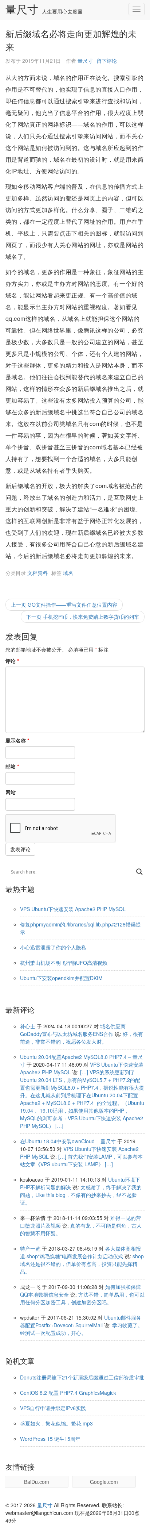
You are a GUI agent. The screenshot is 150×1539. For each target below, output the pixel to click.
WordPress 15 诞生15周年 (50, 1438)
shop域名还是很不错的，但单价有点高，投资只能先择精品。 (82, 1263)
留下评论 (106, 60)
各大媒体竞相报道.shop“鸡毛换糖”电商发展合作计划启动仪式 (80, 1252)
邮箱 (12, 766)
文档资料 (37, 572)
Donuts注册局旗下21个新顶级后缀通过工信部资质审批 (82, 1377)
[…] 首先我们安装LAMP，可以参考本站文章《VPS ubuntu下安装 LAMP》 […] (81, 1160)
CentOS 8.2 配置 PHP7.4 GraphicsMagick (68, 1392)
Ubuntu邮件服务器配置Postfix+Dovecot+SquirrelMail (80, 1321)
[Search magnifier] (139, 872)
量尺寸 (21, 9)
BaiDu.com (36, 1481)
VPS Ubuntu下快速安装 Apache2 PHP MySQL (73, 909)
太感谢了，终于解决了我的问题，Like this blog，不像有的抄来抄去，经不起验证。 (81, 1194)
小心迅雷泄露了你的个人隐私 (53, 947)
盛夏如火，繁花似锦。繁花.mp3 (56, 1423)
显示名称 (17, 740)
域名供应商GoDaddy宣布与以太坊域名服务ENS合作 (73, 1029)
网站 (10, 792)
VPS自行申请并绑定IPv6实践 (53, 1408)
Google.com (104, 1481)
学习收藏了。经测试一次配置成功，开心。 (81, 1328)
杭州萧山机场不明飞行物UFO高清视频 (63, 962)
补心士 (27, 1026)
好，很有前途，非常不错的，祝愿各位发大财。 (81, 1037)
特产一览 (30, 1248)
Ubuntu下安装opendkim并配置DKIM (61, 978)
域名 (68, 572)
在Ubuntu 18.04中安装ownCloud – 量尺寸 (68, 1141)
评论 (12, 660)
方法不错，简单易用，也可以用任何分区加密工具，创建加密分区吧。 (82, 1298)
